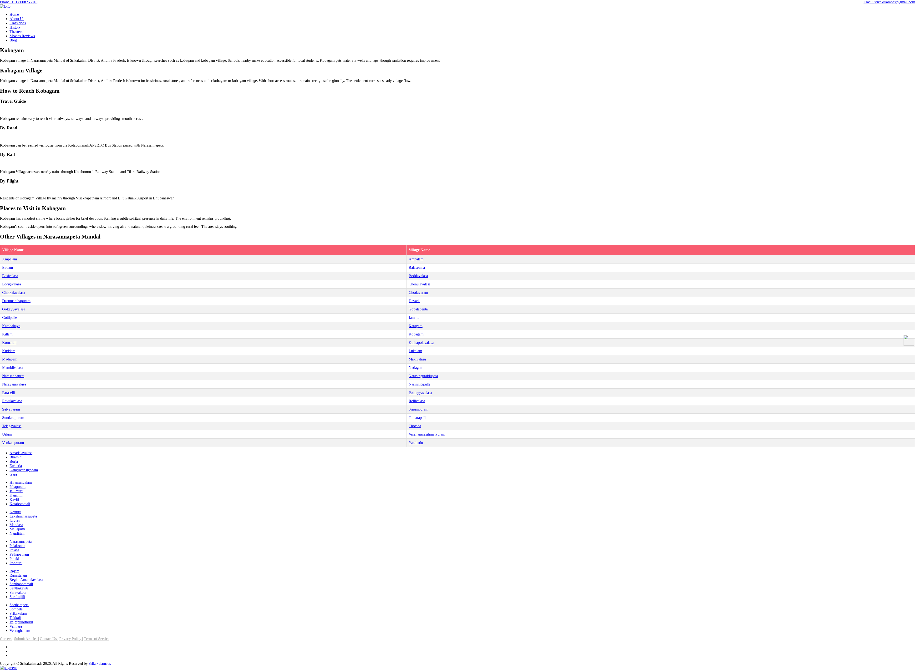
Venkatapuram (13, 443)
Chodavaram (418, 292)
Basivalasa (10, 276)
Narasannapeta (13, 376)
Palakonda (17, 546)
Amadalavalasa (21, 453)
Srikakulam (18, 613)
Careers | (6, 639)
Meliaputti (17, 529)
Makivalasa (417, 359)
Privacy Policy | (71, 639)
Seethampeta (19, 605)
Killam (7, 334)
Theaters (16, 32)
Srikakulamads (100, 663)
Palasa (14, 550)
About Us (17, 19)
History (15, 27)
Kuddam (8, 351)
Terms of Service (96, 639)
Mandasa (16, 525)
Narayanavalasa (14, 384)
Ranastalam (18, 575)
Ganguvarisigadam (24, 470)
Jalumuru (16, 491)
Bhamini (16, 457)
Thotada (415, 426)
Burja (14, 461)
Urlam (7, 434)
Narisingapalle (419, 384)
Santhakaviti (19, 588)
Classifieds (18, 23)
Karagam (415, 326)
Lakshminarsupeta (23, 516)
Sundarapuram (13, 418)
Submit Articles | (26, 639)
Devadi (414, 301)
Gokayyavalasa (13, 309)
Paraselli (8, 393)
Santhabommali (21, 584)
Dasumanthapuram (16, 301)
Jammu (414, 317)
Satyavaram (11, 409)
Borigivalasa (11, 284)
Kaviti (14, 499)
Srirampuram (418, 409)
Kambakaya (11, 326)
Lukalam (415, 351)
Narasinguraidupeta (423, 376)
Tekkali (15, 618)
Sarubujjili (17, 597)
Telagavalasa (11, 426)
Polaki (14, 559)
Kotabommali (20, 504)
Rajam (14, 571)
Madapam (9, 359)
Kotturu (15, 512)
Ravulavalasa (12, 401)
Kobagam (416, 334)
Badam (7, 267)
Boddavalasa (418, 276)
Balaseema (417, 267)
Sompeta (16, 609)
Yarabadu (416, 443)
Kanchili (16, 495)
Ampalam (9, 259)
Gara (13, 474)
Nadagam (416, 367)
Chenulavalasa (420, 284)
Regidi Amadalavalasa (26, 580)
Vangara (16, 626)
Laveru (15, 520)
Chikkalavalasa (13, 292)
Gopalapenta (418, 309)
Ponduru (16, 563)
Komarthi (9, 342)
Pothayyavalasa (420, 393)
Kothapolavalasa (421, 342)
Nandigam (17, 533)
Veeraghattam (20, 631)
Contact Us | (49, 639)
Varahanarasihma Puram (427, 434)
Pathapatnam (19, 554)
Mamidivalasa (12, 367)
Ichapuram (17, 487)
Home (14, 14)
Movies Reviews (22, 36)
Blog (13, 40)
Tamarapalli (417, 418)
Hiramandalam (21, 482)
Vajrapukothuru (21, 622)
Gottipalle (9, 317)
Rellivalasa (417, 401)
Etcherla (16, 466)
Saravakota (18, 592)
